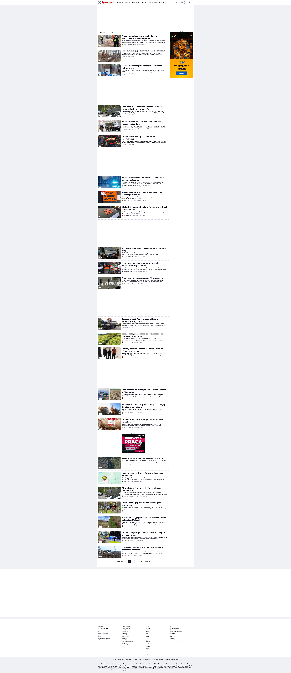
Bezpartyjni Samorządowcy (175, 640)
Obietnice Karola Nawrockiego (104, 638)
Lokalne (147, 626)
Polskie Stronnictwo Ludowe (176, 631)
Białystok (148, 641)
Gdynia (147, 643)
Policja (99, 631)
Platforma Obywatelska (175, 630)
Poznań (147, 636)
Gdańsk (147, 638)
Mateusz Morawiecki (126, 628)
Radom (147, 645)
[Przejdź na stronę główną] (99, 3)
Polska (119, 2)
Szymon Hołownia (125, 636)
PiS (170, 626)
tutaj (127, 670)
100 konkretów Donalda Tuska (104, 640)
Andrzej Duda (124, 633)
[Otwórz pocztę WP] (177, 2)
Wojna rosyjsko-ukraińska (103, 628)
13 (141, 561)
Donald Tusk (124, 635)
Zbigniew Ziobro (125, 631)
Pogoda (144, 2)
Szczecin (147, 635)
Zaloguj (187, 2)
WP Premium (135, 2)
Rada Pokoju (100, 630)
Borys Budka (124, 638)
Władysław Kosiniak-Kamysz (127, 641)
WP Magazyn (100, 626)
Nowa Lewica (172, 636)
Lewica (171, 635)
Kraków (147, 631)
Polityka (162, 2)
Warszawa (148, 628)
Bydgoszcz (148, 640)
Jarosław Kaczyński (126, 626)
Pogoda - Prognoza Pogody (103, 633)
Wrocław (147, 630)
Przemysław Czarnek (126, 630)
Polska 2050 (172, 638)
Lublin (147, 650)
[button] (181, 2)
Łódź (147, 633)
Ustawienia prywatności (170, 659)
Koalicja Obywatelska (174, 628)
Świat (126, 2)
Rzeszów (147, 648)
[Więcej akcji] (168, 36)
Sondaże (99, 636)
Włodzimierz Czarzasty (126, 640)
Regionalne (152, 2)
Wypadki (99, 635)
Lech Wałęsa (124, 643)
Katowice (148, 646)
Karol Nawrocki (125, 645)
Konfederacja (173, 633)
